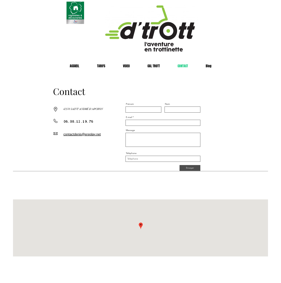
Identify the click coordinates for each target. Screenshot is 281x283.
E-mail (129, 117)
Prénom (130, 104)
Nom (167, 104)
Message (130, 130)
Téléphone (131, 153)
